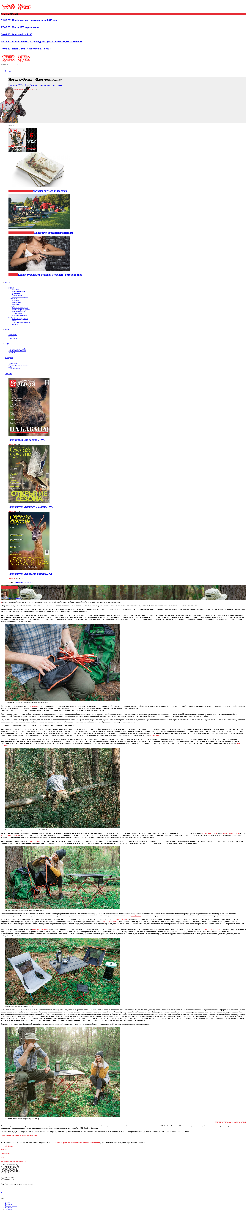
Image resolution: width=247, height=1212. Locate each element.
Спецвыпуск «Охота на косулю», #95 (30, 573)
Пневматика (16, 293)
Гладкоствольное (18, 291)
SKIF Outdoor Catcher (231, 833)
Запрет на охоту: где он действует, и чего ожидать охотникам (41, 41)
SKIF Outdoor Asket (111, 922)
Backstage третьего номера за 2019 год (29, 20)
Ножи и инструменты (20, 319)
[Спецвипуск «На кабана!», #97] (28, 435)
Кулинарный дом (14, 369)
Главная (7, 1202)
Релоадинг (16, 304)
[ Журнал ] (8, 374)
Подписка (8, 1204)
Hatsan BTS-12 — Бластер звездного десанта (35, 85)
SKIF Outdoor (154, 735)
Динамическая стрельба (17, 351)
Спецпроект (9, 358)
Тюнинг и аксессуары (20, 297)
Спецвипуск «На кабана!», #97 (26, 439)
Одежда (11, 337)
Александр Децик (15, 599)
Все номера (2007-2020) (23, 582)
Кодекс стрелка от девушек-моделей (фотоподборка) (50, 274)
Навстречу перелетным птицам (53, 232)
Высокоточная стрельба (17, 349)
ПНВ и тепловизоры (19, 315)
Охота (7, 329)
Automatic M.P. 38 (16, 34)
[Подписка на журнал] (22, 151)
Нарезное (13, 232)
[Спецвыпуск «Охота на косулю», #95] (28, 569)
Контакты (8, 1209)
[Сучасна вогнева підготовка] (39, 186)
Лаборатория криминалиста (22, 322)
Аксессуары (12, 338)
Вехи (14, 321)
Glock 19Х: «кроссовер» (20, 27)
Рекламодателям (11, 1206)
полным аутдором (33, 706)
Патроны (15, 300)
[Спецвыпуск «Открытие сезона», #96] (28, 502)
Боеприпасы (13, 299)
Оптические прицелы (20, 308)
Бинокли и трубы (18, 311)
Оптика (11, 306)
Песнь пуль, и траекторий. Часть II (26, 48)
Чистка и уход (17, 295)
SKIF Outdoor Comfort (10, 835)
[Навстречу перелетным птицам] (39, 228)
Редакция (8, 1208)
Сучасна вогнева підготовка (50, 190)
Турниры (11, 353)
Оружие (7, 282)
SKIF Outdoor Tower (209, 833)
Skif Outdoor (136, 916)
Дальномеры (17, 313)
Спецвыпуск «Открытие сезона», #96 (30, 506)
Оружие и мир (25, 191)
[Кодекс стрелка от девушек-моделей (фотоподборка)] (39, 270)
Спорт (7, 344)
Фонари (15, 324)
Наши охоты (12, 335)
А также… (11, 317)
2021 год (11, 444)
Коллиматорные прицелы (21, 310)
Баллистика (16, 302)
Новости (8, 71)
